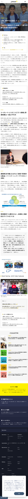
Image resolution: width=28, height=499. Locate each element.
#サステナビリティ (6, 49)
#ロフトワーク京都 (19, 49)
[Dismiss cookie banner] (23, 478)
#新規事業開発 (12, 49)
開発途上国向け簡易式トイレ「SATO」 (9, 304)
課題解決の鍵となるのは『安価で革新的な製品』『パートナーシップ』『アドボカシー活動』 (14, 40)
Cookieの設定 (4, 497)
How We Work (4, 443)
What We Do (4, 434)
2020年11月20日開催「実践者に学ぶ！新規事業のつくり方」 (13, 104)
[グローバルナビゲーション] (25, 1)
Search (2, 2)
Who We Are (4, 430)
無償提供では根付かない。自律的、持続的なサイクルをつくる (14, 43)
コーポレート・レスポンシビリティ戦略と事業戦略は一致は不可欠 (14, 37)
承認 (19, 493)
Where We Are (4, 447)
